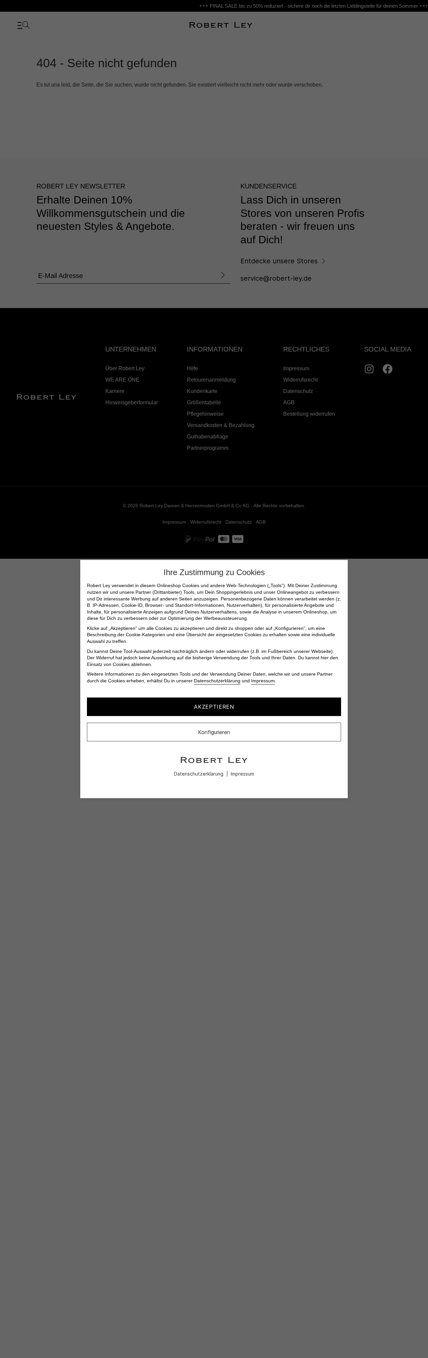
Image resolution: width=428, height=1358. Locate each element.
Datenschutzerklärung (217, 680)
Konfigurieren (214, 731)
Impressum (263, 680)
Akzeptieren (214, 706)
